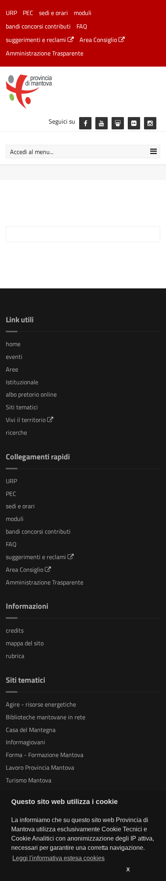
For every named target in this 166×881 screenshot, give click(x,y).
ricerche (16, 432)
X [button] (128, 869)
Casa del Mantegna (31, 729)
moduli (82, 12)
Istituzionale (22, 382)
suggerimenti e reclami (37, 39)
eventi (14, 356)
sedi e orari (53, 12)
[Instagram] (150, 123)
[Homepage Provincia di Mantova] (83, 91)
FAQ (81, 26)
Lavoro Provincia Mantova (40, 767)
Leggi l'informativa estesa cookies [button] (58, 858)
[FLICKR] (134, 123)
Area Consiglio (99, 39)
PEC (28, 12)
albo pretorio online (31, 394)
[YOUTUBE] (101, 123)
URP (11, 12)
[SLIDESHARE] (118, 123)
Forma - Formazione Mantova (44, 754)
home (13, 343)
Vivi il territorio (26, 419)
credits (15, 630)
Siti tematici (22, 407)
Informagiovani (25, 742)
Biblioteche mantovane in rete (45, 717)
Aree (12, 369)
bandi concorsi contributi (38, 26)
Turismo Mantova (28, 780)
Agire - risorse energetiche (41, 704)
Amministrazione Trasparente (44, 53)
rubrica (15, 655)
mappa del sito (25, 643)
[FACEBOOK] (85, 123)
